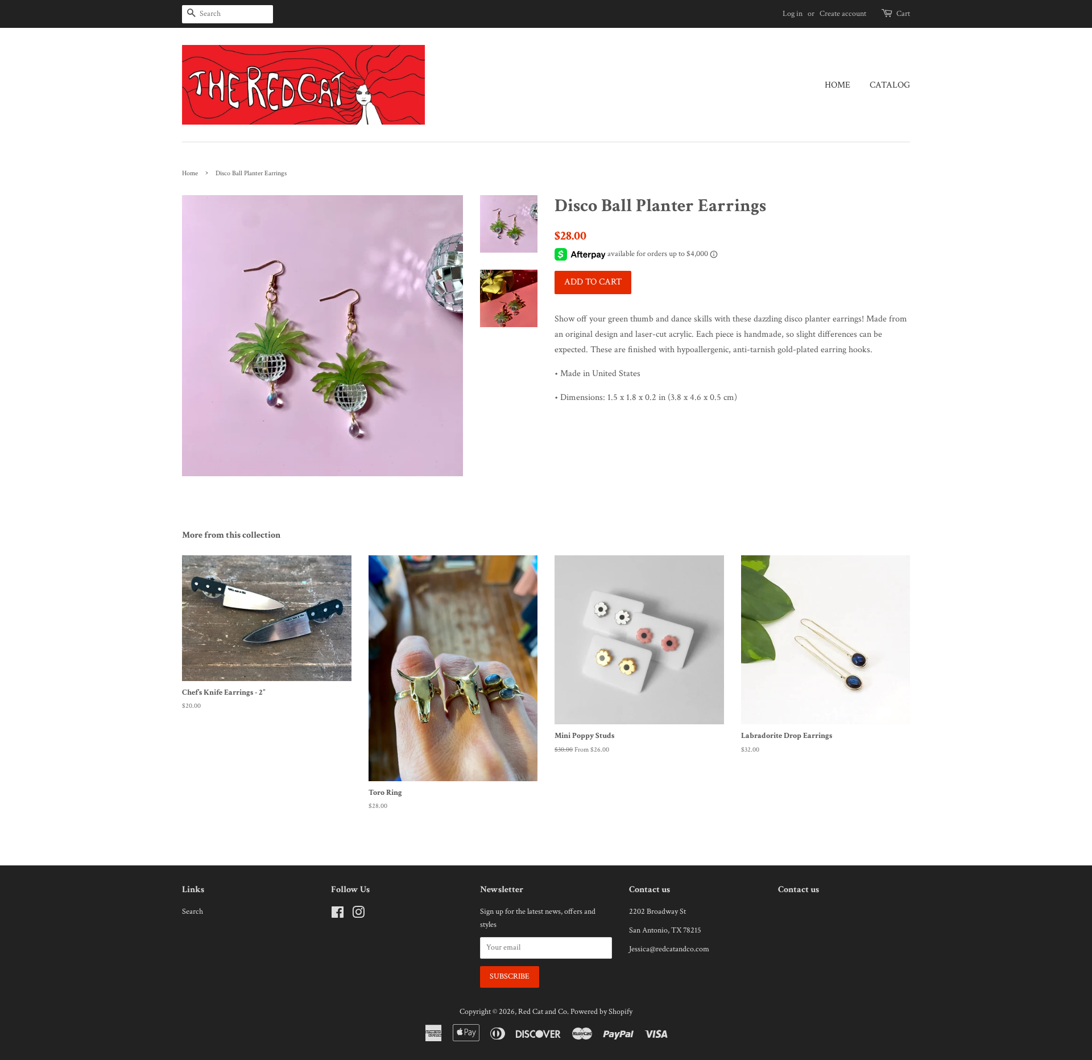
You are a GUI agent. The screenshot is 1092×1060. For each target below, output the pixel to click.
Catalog (890, 85)
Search (192, 911)
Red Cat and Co (542, 1012)
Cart (903, 14)
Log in (793, 14)
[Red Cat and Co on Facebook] (337, 915)
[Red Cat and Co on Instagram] (358, 915)
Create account (843, 14)
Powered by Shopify (601, 1012)
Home (837, 85)
